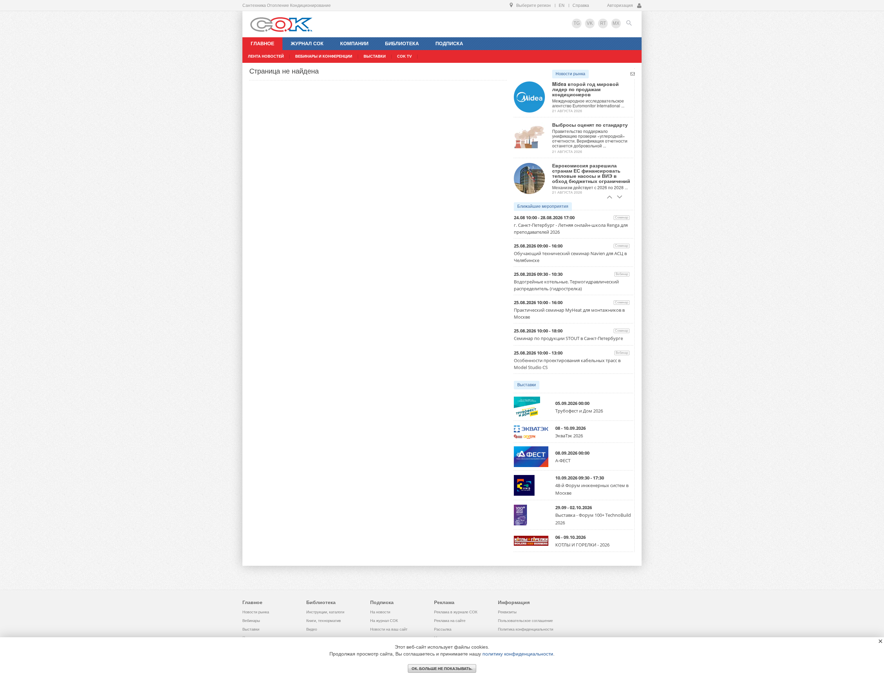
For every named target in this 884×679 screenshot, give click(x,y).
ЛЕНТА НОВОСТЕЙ (266, 56)
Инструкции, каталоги (325, 612)
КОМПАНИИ (354, 43)
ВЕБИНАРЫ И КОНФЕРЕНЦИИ (323, 56)
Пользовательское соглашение (525, 621)
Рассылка (442, 629)
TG (577, 23)
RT (603, 23)
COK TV (404, 56)
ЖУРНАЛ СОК (307, 43)
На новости (380, 612)
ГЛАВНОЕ (262, 43)
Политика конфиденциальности (525, 629)
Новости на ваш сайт (388, 629)
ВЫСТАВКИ (375, 56)
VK (590, 23)
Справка (581, 5)
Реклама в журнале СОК (455, 612)
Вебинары (251, 621)
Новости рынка (570, 73)
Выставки (526, 384)
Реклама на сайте (449, 621)
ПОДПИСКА (449, 43)
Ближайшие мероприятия (542, 206)
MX (616, 23)
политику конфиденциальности (517, 654)
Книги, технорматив (323, 621)
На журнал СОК (384, 621)
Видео (311, 629)
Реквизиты (507, 612)
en (562, 5)
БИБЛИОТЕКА (402, 43)
